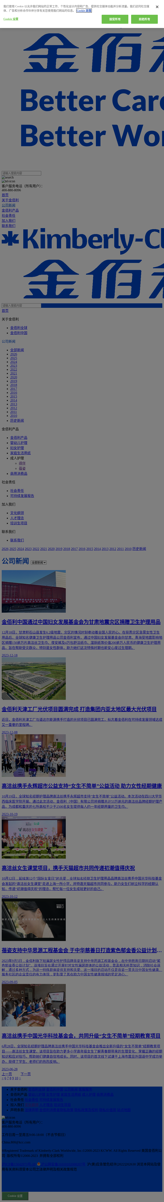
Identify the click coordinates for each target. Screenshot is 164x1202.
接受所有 (115, 19)
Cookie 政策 (84, 10)
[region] (82, 14)
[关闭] (157, 7)
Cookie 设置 (10, 19)
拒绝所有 (144, 19)
